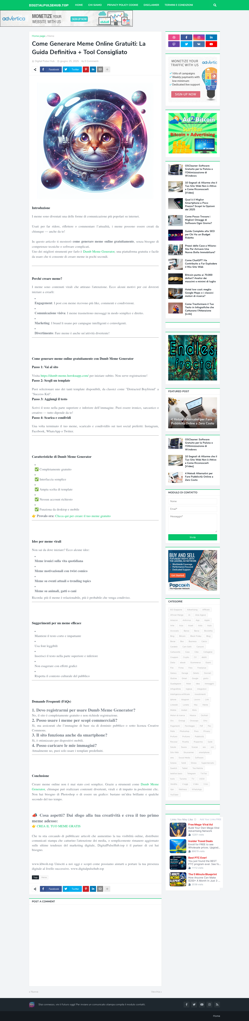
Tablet (185, 768)
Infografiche (175, 689)
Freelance (201, 668)
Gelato (196, 673)
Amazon (174, 620)
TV (193, 779)
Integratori (202, 689)
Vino (205, 784)
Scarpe (195, 747)
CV (195, 657)
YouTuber (174, 794)
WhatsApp (197, 789)
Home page (38, 36)
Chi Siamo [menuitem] (95, 5)
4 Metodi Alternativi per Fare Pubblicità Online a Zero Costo (192, 422)
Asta (200, 625)
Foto (190, 668)
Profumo (186, 736)
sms (172, 757)
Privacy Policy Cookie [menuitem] (122, 5)
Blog (208, 636)
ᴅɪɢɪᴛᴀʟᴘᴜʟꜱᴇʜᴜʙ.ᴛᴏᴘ (49, 5)
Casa (187, 652)
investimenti (200, 694)
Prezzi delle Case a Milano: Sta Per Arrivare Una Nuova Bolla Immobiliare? (200, 249)
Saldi (210, 742)
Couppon (174, 657)
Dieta (172, 662)
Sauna (184, 747)
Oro (172, 720)
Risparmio (198, 742)
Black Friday (195, 636)
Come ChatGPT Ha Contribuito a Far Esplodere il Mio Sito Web (201, 264)
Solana (173, 763)
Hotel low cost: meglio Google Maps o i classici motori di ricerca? (199, 293)
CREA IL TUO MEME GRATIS (59, 826)
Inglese (189, 689)
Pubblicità (199, 736)
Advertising (192, 609)
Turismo (183, 779)
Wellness (183, 789)
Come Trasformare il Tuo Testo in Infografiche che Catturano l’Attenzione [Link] (199, 309)
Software (199, 757)
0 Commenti (91, 61)
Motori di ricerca (177, 715)
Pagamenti (175, 726)
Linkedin (174, 705)
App (197, 620)
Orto (205, 720)
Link (207, 699)
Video (196, 784)
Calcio (204, 641)
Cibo (196, 652)
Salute (173, 747)
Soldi (183, 763)
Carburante (175, 652)
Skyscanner (189, 752)
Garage (185, 673)
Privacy (206, 731)
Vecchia (155, 991)
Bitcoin (182, 636)
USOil (202, 779)
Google (195, 678)
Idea (198, 683)
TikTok (204, 773)
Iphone (173, 699)
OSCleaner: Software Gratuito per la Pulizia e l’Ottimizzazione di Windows (199, 171)
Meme (50, 36)
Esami (208, 662)
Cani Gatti (187, 646)
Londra (186, 705)
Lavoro (197, 699)
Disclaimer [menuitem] (151, 5)
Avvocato (174, 631)
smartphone (204, 752)
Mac (196, 705)
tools (172, 779)
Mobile (173, 710)
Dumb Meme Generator (99, 251)
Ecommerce (195, 662)
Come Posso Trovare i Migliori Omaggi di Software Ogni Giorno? (198, 220)
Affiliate (206, 609)
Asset (190, 625)
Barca (196, 631)
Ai (189, 615)
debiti (204, 657)
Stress (194, 763)
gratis (205, 678)
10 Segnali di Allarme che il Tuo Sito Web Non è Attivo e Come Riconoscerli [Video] (201, 187)
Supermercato (207, 763)
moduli (184, 710)
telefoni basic (176, 773)
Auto (209, 625)
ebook (183, 662)
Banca (186, 631)
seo (204, 747)
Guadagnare (175, 683)
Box (182, 641)
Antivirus (187, 620)
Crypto (186, 657)
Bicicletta (208, 631)
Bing (172, 636)
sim (212, 747)
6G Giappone (176, 609)
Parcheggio (190, 726)
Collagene (207, 652)
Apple (207, 620)
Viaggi (185, 784)
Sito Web (174, 752)
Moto (194, 710)
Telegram (191, 773)
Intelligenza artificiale (180, 694)
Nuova (34, 991)
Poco (196, 731)
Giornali (207, 673)
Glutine (173, 678)
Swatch (173, 768)
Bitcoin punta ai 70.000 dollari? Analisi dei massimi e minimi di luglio (200, 278)
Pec (209, 726)
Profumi (173, 736)
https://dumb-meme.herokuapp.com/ (65, 375)
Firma (181, 668)
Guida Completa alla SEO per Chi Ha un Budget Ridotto (200, 234)
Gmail (184, 678)
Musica (193, 715)
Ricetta (185, 742)
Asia (181, 625)
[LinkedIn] (93, 69)
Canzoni (200, 646)
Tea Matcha (197, 768)
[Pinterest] (86, 69)
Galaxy (173, 673)
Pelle (172, 731)
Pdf (201, 726)
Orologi (181, 720)
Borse (172, 641)
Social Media (184, 757)
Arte (172, 625)
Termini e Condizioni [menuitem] (179, 5)
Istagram (185, 699)
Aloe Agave (200, 615)
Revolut (173, 742)
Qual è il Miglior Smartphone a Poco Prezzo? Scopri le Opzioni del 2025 (200, 204)
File (172, 668)
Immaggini (209, 683)
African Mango (176, 615)
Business (193, 641)
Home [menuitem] (79, 5)
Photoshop (184, 731)
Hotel (188, 683)
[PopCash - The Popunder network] (192, 590)
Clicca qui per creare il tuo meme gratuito (83, 516)
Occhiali (204, 715)
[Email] (100, 69)
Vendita (173, 784)
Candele (174, 646)
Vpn (172, 789)
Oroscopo (194, 720)
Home (216, 1016)
